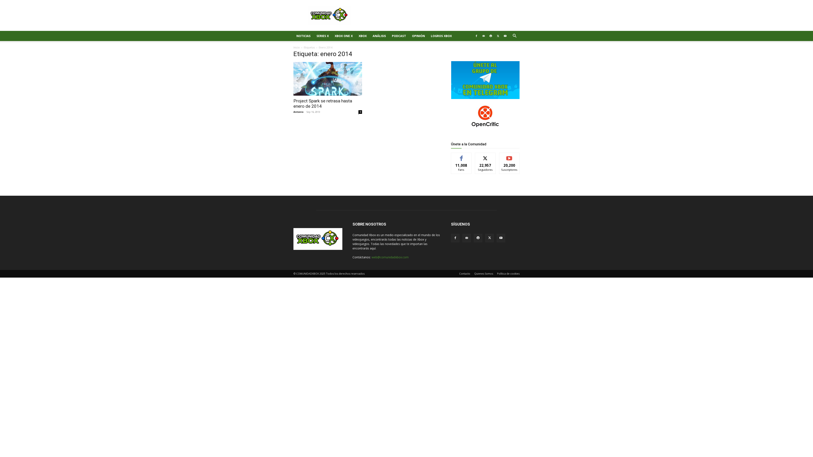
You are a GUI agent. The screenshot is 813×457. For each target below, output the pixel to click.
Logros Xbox (441, 36)
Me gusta (461, 156)
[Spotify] (491, 36)
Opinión (418, 36)
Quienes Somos (483, 273)
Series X (323, 36)
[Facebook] (476, 36)
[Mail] (483, 36)
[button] (514, 36)
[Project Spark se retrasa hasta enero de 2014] (327, 79)
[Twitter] (498, 36)
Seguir (485, 156)
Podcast (399, 36)
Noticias (303, 36)
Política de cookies (508, 273)
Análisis (379, 36)
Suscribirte (509, 156)
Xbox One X (344, 36)
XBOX (363, 36)
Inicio (296, 47)
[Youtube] (505, 36)
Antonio (298, 111)
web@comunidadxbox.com (390, 257)
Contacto (464, 273)
